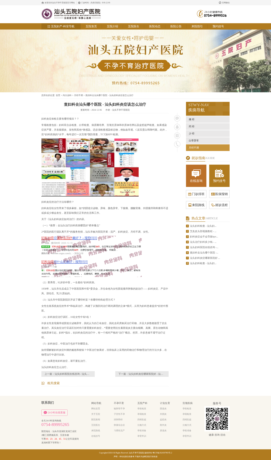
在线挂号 (95, 436)
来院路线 (198, 205)
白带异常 (194, 140)
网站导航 (96, 403)
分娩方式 (141, 425)
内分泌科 (67, 95)
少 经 (191, 133)
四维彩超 (141, 419)
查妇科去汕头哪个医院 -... (204, 252)
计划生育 (165, 403)
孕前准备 (141, 430)
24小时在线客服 (56, 412)
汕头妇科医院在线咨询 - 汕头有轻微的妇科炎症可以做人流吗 (88, 374)
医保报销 (221, 194)
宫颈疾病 (188, 403)
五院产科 (142, 403)
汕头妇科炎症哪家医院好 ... (205, 258)
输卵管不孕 (119, 408)
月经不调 (78, 95)
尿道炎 (163, 430)
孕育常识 (141, 436)
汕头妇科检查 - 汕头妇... (203, 226)
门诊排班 (198, 194)
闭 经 (191, 126)
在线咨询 (196, 181)
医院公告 (176, 26)
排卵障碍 (118, 419)
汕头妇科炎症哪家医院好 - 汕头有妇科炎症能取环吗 (157, 374)
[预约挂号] (177, 127)
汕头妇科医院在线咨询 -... (204, 247)
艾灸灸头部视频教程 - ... (203, 231)
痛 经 (191, 119)
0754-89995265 (55, 424)
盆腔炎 (163, 419)
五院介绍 (112, 26)
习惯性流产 (119, 430)
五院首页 (91, 26)
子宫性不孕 (119, 414)
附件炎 (163, 425)
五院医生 (133, 26)
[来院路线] (177, 135)
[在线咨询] (177, 118)
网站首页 (95, 408)
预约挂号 (218, 26)
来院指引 (197, 26)
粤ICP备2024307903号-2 (162, 453)
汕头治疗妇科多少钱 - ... (203, 242)
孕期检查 (141, 414)
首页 (58, 95)
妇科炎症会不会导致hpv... (204, 236)
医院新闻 (95, 419)
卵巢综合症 (119, 425)
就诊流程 (221, 205)
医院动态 (154, 26)
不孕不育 (119, 403)
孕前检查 (141, 408)
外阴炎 (163, 414)
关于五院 (95, 414)
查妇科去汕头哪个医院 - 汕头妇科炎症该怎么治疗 (109, 95)
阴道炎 (163, 408)
